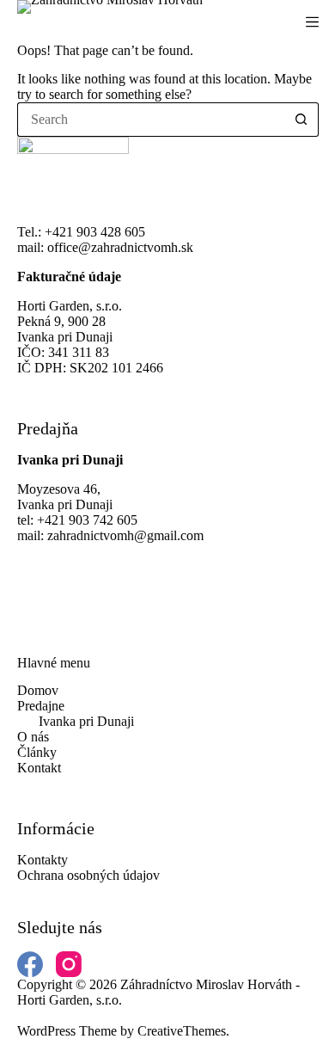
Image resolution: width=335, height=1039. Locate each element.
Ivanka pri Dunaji (86, 721)
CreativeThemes (181, 1031)
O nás (33, 736)
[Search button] (301, 119)
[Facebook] (30, 964)
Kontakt (39, 767)
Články (37, 752)
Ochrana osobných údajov (88, 875)
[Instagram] (69, 964)
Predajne (40, 705)
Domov (37, 690)
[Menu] (312, 21)
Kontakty (42, 859)
